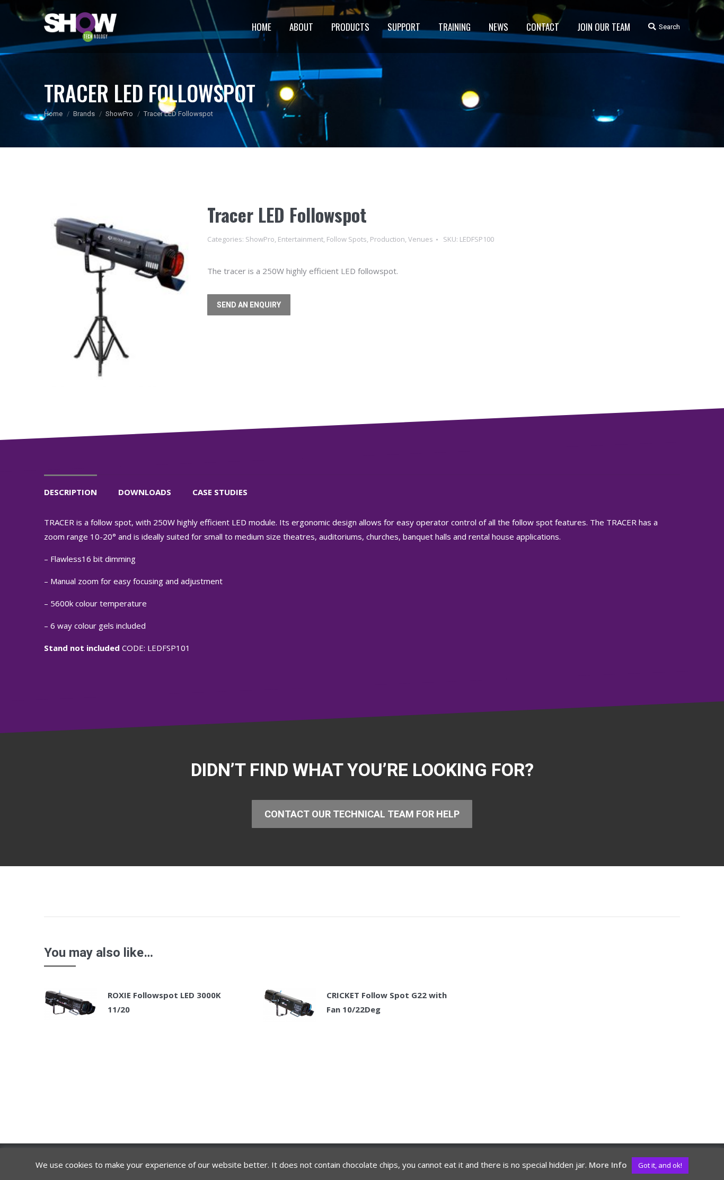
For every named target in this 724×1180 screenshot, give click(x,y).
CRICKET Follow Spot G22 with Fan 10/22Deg (386, 1002)
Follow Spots (346, 239)
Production (387, 239)
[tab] (70, 486)
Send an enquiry (249, 305)
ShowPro (119, 114)
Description (70, 492)
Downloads (144, 492)
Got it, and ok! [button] (660, 1165)
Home (53, 114)
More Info (608, 1164)
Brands (84, 114)
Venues (420, 239)
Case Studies (220, 492)
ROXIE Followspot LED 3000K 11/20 (164, 1002)
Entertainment (300, 239)
